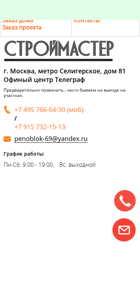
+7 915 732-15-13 (39, 126)
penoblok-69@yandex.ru (51, 139)
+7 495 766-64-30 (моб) (48, 109)
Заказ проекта (22, 27)
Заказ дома (17, 20)
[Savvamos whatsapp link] (124, 230)
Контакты (87, 20)
